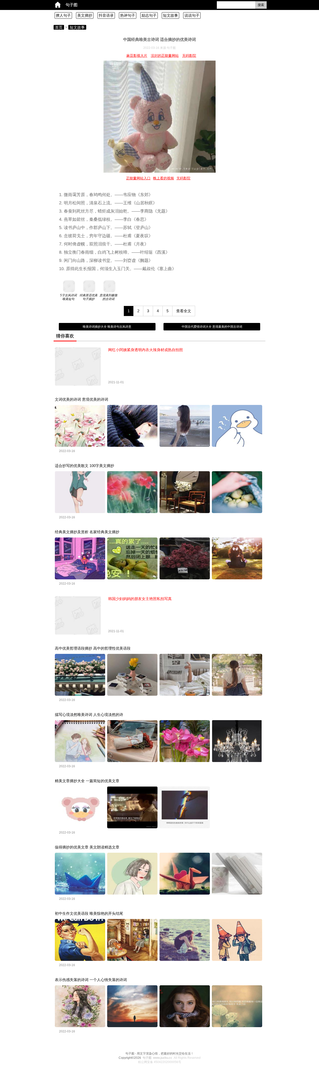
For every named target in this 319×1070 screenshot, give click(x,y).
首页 (59, 27)
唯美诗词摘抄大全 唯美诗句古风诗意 (107, 326)
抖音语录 (106, 15)
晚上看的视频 (163, 178)
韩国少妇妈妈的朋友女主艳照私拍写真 (140, 599)
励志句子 (149, 15)
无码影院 (189, 56)
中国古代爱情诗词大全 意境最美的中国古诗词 (212, 326)
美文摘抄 (84, 15)
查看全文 (183, 311)
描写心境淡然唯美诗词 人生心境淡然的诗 (89, 714)
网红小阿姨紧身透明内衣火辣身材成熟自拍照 (145, 350)
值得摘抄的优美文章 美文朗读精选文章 (87, 847)
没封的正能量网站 (165, 56)
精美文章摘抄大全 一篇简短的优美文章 (87, 781)
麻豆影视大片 (136, 56)
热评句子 (127, 15)
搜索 (261, 5)
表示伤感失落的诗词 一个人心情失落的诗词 (91, 980)
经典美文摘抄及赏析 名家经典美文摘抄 (87, 532)
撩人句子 (63, 15)
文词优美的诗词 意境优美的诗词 (81, 399)
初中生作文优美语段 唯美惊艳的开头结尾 (89, 913)
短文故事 (170, 15)
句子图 (72, 5)
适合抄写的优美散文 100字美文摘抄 (84, 465)
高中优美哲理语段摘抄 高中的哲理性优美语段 (93, 648)
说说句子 (191, 15)
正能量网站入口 (138, 178)
